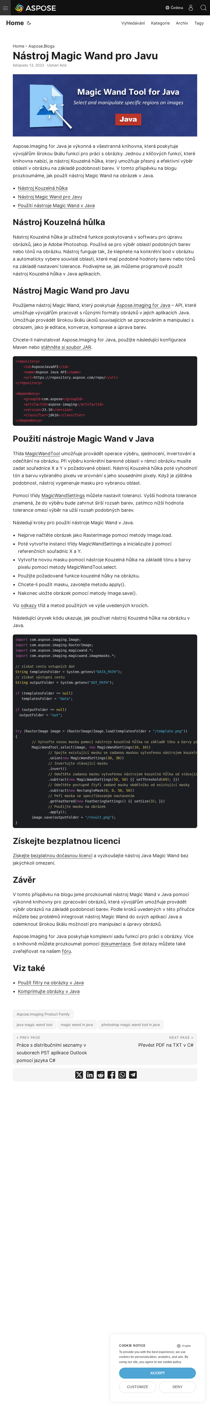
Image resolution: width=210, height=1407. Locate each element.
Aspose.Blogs (41, 46)
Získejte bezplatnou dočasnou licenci (52, 855)
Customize (137, 1387)
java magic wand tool (34, 1024)
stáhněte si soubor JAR (66, 347)
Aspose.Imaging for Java (143, 305)
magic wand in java (77, 1024)
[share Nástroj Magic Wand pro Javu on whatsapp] (122, 1076)
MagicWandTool (42, 453)
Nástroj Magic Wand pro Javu (50, 196)
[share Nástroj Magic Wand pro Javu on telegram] (133, 1076)
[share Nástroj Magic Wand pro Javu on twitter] (79, 1076)
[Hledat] (203, 7)
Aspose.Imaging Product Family (43, 1014)
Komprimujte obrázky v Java (49, 991)
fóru (66, 951)
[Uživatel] (190, 7)
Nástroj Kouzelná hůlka (43, 188)
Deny (177, 1387)
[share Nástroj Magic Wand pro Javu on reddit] (100, 1076)
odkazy (29, 605)
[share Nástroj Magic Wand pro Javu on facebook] (111, 1076)
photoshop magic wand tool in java (130, 1024)
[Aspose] (36, 7)
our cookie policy (169, 1362)
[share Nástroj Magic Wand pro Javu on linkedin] (90, 1076)
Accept (157, 1373)
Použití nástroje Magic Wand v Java (56, 205)
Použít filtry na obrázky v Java (51, 982)
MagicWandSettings (63, 495)
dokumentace (115, 943)
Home (15, 23)
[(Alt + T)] (29, 23)
